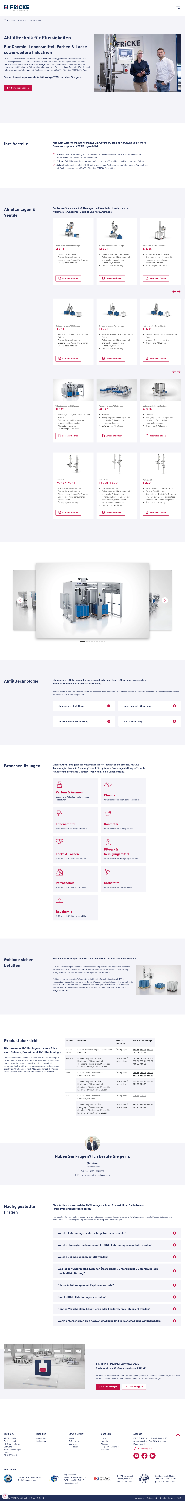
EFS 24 (136, 1104)
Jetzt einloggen (135, 1386)
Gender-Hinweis (167, 1497)
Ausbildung (41, 1438)
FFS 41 (150, 1075)
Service (7, 1452)
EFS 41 (143, 1049)
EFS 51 (150, 1049)
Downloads (74, 1443)
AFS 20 (150, 1061)
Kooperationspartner (110, 1446)
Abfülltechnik (10, 1438)
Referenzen (74, 1440)
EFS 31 (143, 1058)
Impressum (139, 1497)
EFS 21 (136, 1058)
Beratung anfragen (20, 88)
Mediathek (73, 1446)
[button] (174, 292)
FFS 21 (136, 1061)
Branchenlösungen (12, 1449)
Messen (104, 1443)
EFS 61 (136, 1052)
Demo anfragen (110, 1386)
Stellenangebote (43, 1440)
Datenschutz (152, 1497)
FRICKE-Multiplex (12, 1443)
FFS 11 (143, 1052)
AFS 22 (136, 1063)
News (71, 1438)
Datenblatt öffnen (70, 278)
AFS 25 (143, 1063)
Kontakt (104, 1440)
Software (8, 1446)
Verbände (105, 1449)
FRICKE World (10, 1454)
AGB (179, 1497)
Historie (104, 1438)
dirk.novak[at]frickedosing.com (96, 1174)
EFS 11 (136, 1049)
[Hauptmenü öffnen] (178, 8)
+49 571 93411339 (96, 1171)
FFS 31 (143, 1061)
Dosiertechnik (10, 1440)
